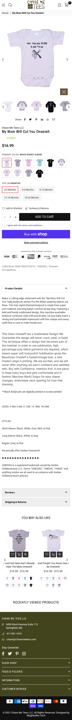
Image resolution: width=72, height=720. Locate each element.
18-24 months (32, 197)
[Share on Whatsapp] (48, 119)
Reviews (10, 492)
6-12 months (46, 189)
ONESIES (42, 266)
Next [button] (67, 59)
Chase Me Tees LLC (13, 127)
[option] (36, 57)
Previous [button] (3, 59)
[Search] (10, 5)
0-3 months (10, 189)
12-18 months (11, 197)
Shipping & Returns (16, 502)
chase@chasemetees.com (21, 639)
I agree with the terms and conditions (24, 225)
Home (5, 13)
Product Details (13, 288)
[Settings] (59, 5)
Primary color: (22, 154)
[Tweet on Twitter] (30, 119)
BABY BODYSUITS (25, 266)
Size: (11, 183)
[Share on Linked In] (42, 119)
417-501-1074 (14, 633)
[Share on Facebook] (25, 119)
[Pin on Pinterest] (36, 119)
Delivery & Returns (38, 208)
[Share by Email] (53, 119)
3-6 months (28, 189)
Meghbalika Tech (36, 715)
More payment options (36, 242)
